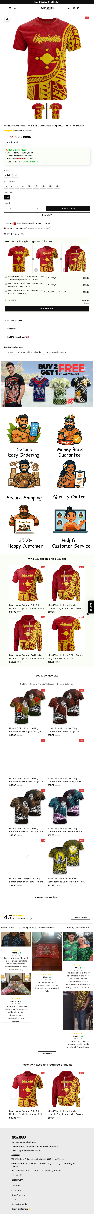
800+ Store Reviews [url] (24, 130)
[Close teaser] (87, 614)
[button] (91, 607)
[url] (29, 162)
